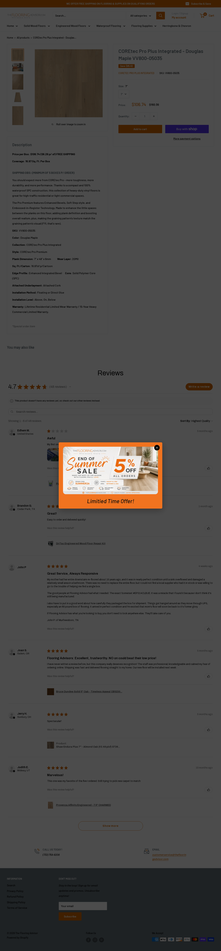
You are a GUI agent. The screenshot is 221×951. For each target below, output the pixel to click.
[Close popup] (157, 447)
